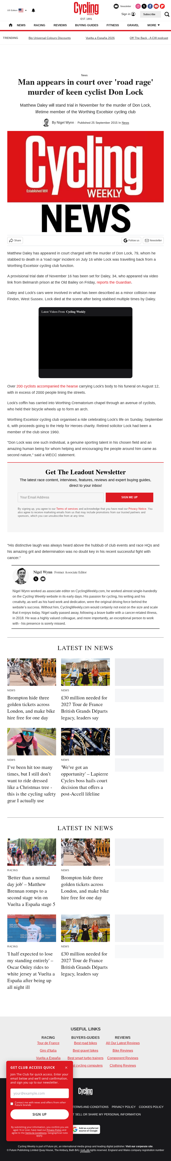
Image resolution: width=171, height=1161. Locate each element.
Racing (39, 25)
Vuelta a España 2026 (100, 38)
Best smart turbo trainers (85, 1058)
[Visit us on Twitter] (144, 6)
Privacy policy (124, 1107)
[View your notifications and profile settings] (33, 10)
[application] (85, 342)
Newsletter (156, 240)
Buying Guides (86, 25)
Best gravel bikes (85, 1050)
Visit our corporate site (139, 1146)
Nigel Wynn (65, 122)
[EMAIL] (44, 579)
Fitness (113, 25)
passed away (68, 612)
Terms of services (67, 508)
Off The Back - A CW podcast (149, 38)
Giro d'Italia (48, 1050)
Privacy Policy (54, 1129)
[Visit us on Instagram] (138, 6)
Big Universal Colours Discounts (50, 38)
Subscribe (149, 14)
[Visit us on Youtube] (156, 6)
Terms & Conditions (36, 1132)
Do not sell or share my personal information (102, 1114)
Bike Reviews (123, 1050)
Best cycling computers (85, 1065)
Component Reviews (122, 1058)
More (152, 25)
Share (17, 240)
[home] (11, 25)
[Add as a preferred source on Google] (85, 1129)
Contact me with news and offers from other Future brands (40, 1103)
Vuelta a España (48, 1058)
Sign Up (40, 1114)
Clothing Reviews (123, 1065)
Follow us (133, 240)
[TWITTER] (36, 579)
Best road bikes (85, 1043)
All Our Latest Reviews (123, 1043)
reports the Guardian (114, 282)
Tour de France (48, 1043)
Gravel (133, 25)
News (21, 25)
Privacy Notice (137, 508)
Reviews (60, 25)
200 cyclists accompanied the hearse (47, 386)
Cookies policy (151, 1107)
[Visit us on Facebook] (150, 6)
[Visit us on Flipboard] (162, 6)
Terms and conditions (90, 1107)
